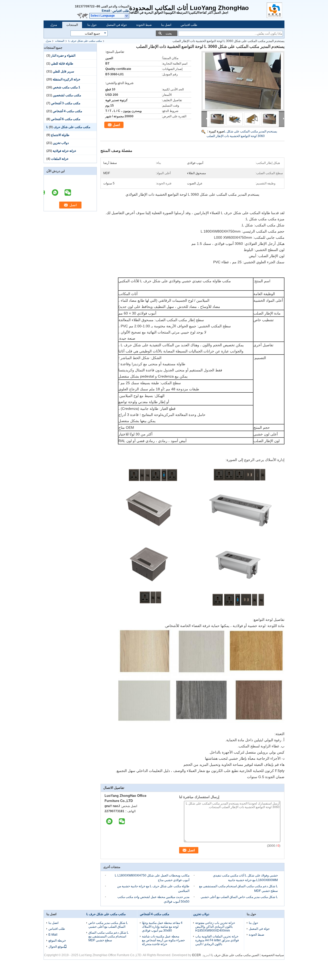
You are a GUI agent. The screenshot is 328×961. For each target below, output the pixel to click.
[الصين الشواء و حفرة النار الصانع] (275, 10)
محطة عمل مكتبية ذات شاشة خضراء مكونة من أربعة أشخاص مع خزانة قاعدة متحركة (163, 940)
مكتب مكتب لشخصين (67, 95)
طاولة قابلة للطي (62, 63)
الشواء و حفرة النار (63, 55)
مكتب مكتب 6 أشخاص (65, 119)
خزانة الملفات (59, 159)
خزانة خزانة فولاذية (64, 151)
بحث (169, 33)
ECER (196, 955)
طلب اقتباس (120, 11)
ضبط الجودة (144, 25)
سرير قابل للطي (63, 71)
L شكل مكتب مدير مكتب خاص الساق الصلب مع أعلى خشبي (239, 897)
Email (106, 11)
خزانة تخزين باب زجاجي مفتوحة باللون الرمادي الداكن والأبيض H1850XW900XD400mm (215, 926)
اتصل (116, 125)
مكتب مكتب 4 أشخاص (67, 111)
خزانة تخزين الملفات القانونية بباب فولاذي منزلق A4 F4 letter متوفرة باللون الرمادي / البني (217, 940)
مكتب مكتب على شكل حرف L (85, 40)
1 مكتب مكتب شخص (66, 87)
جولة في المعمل (116, 25)
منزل (53, 25)
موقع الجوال (56, 946)
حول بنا (92, 25)
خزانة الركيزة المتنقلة (66, 79)
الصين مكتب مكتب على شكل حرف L (235, 955)
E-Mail (52, 934)
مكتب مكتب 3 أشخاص (65, 103)
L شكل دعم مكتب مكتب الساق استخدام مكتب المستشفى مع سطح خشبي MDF (108, 936)
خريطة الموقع (57, 940)
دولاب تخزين (61, 143)
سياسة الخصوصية (272, 955)
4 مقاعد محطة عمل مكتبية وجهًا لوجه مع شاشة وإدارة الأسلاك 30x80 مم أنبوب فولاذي (162, 926)
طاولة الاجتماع (60, 135)
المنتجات (72, 25)
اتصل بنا (166, 25)
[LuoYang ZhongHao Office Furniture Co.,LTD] (127, 16)
